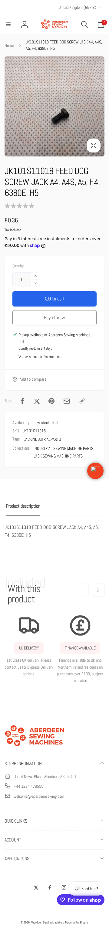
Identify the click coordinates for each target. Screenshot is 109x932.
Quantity (18, 266)
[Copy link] (82, 401)
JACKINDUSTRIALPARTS (42, 439)
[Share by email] (67, 401)
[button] (8, 24)
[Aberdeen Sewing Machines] (35, 747)
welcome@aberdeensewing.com (39, 796)
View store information (39, 357)
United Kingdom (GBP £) (77, 7)
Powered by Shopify (76, 922)
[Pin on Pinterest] (51, 401)
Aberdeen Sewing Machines (47, 922)
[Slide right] (98, 590)
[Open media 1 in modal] (54, 106)
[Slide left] (82, 590)
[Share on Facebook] (22, 401)
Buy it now (54, 317)
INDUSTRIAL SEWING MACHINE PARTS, (64, 448)
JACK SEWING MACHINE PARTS (58, 456)
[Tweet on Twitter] (37, 401)
